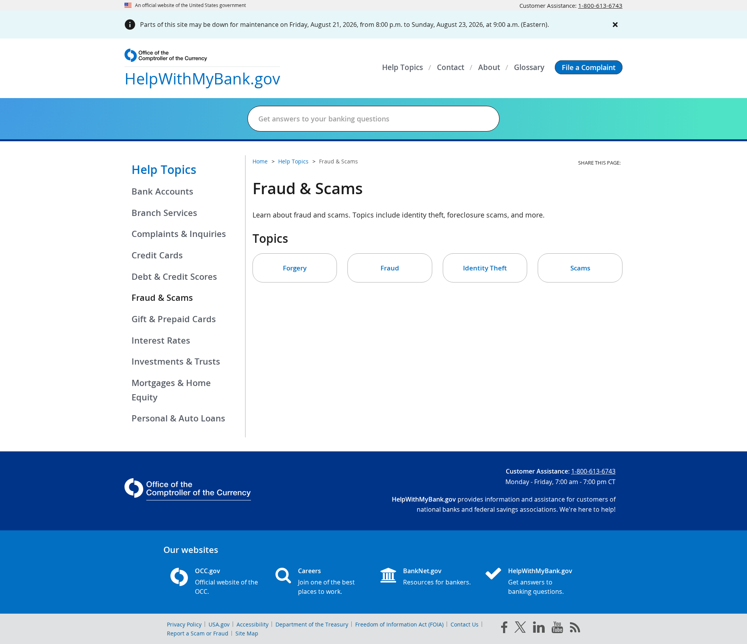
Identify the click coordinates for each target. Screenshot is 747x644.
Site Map (246, 633)
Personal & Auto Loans (178, 418)
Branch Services (164, 213)
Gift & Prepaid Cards (174, 319)
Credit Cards (157, 255)
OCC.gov (207, 571)
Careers (309, 571)
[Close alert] (615, 25)
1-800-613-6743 (600, 5)
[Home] (496, 574)
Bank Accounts (162, 191)
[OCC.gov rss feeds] (575, 628)
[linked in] (539, 628)
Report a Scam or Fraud (197, 633)
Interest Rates (161, 340)
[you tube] (557, 628)
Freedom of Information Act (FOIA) (399, 624)
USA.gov (219, 624)
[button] (588, 67)
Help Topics (164, 169)
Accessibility (252, 624)
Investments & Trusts (176, 361)
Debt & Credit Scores (174, 277)
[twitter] (520, 628)
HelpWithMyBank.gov (540, 571)
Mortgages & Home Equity (171, 390)
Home (260, 161)
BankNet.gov (422, 571)
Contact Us (465, 624)
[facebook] (504, 628)
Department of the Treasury (311, 624)
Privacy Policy (184, 624)
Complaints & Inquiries (179, 234)
